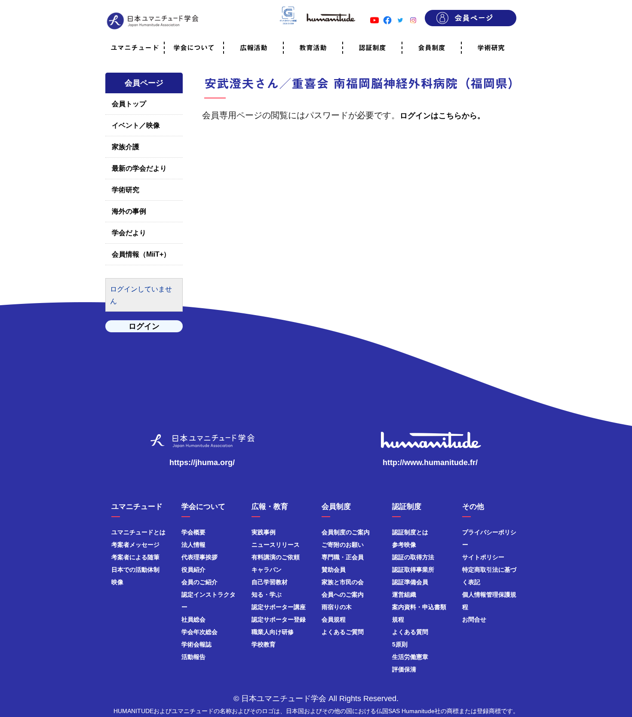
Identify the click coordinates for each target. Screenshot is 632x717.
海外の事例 (129, 211)
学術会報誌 (196, 644)
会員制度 (431, 47)
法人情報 (193, 544)
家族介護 (125, 146)
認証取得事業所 (413, 569)
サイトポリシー (483, 557)
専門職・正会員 (343, 557)
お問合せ (474, 619)
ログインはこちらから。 (442, 115)
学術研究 (491, 47)
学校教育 (264, 644)
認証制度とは (410, 532)
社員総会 (193, 619)
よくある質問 (410, 631)
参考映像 (404, 544)
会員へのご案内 (343, 594)
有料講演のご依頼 (276, 557)
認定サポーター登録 (279, 619)
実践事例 (264, 532)
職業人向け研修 (273, 631)
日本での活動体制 (135, 569)
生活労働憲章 (410, 656)
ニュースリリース (276, 544)
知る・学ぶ (267, 594)
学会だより (129, 232)
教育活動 (313, 47)
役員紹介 (193, 569)
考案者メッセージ (135, 544)
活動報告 (193, 656)
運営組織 (404, 594)
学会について (194, 47)
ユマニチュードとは (138, 532)
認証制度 (372, 47)
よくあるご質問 (343, 631)
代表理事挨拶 (199, 557)
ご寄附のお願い (343, 544)
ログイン (144, 326)
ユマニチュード (134, 47)
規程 (398, 619)
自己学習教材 (270, 582)
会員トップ (129, 103)
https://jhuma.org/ (202, 462)
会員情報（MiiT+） (141, 254)
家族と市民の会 (343, 582)
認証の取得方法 (413, 557)
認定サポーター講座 (279, 607)
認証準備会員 (410, 582)
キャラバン (267, 569)
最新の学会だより (139, 168)
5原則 (400, 644)
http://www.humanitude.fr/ (430, 462)
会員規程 (334, 619)
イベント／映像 (136, 125)
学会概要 (193, 532)
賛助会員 (334, 569)
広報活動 (253, 47)
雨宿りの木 (337, 607)
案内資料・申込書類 (419, 607)
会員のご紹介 (199, 582)
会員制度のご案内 (346, 532)
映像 (117, 582)
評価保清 (404, 669)
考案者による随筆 (135, 557)
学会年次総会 (199, 631)
